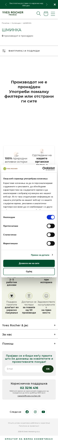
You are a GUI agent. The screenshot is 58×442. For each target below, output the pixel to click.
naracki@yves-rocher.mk (29, 396)
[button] (36, 13)
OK (48, 369)
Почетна (5, 23)
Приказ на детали (40, 255)
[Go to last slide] (6, 4)
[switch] (51, 226)
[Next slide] (46, 4)
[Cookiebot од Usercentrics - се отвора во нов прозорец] (42, 168)
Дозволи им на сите (29, 263)
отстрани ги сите (37, 98)
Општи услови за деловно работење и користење (29, 423)
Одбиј (29, 271)
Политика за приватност (29, 426)
